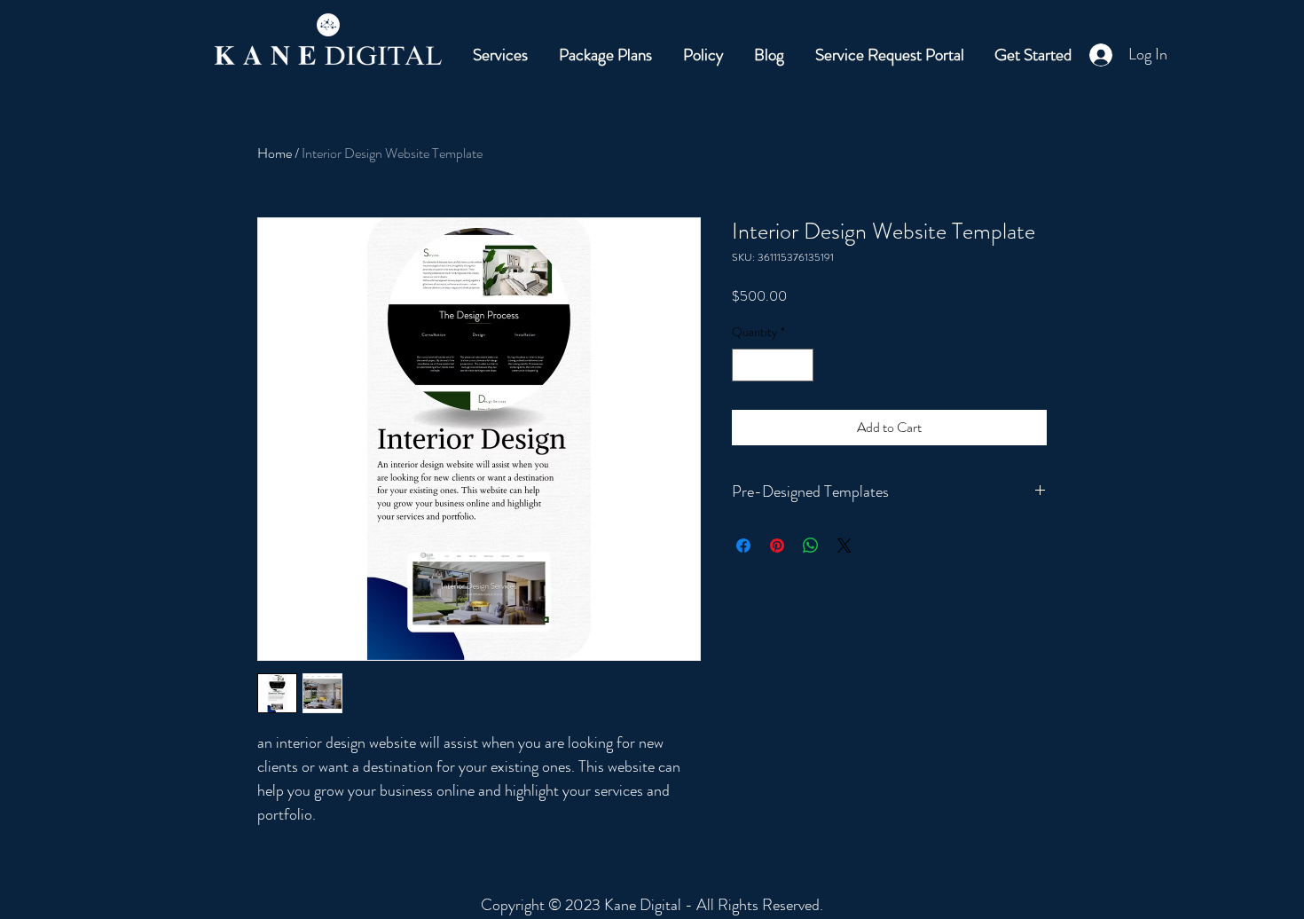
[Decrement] (745, 365)
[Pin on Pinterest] (777, 545)
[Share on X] (844, 545)
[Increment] (800, 365)
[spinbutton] (773, 365)
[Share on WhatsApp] (810, 545)
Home (274, 153)
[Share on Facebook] (743, 545)
